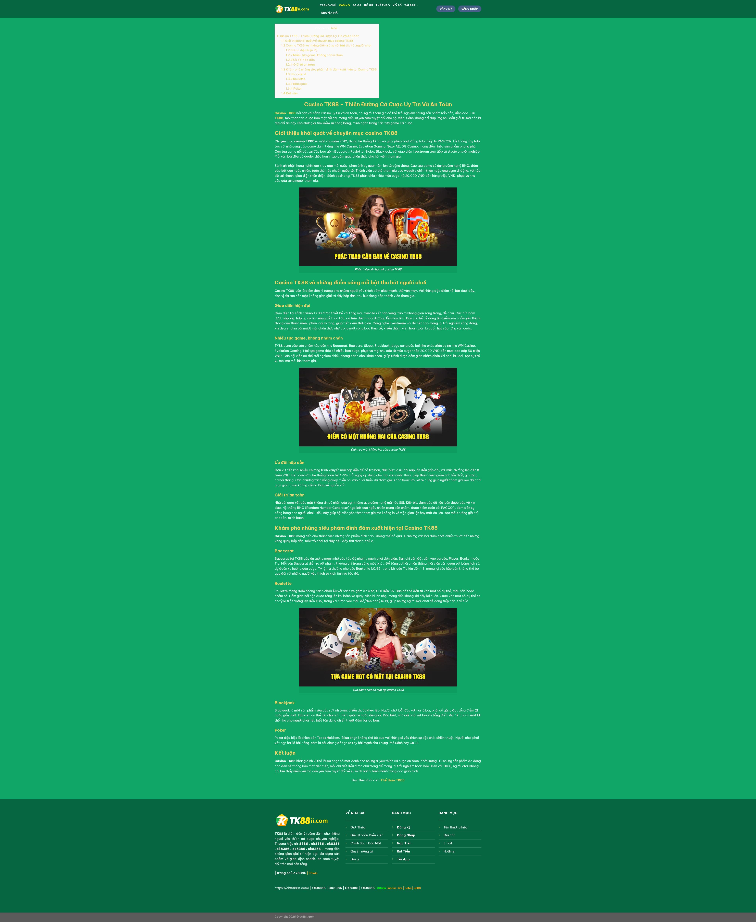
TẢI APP (409, 5)
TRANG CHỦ (328, 5)
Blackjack (296, 84)
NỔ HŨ (368, 5)
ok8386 (333, 844)
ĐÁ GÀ (357, 5)
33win (313, 873)
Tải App (403, 859)
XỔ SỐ (397, 5)
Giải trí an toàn (300, 64)
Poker (294, 88)
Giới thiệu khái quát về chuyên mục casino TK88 (317, 41)
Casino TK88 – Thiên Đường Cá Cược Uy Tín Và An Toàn (318, 36)
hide (334, 28)
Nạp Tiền (404, 843)
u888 (417, 888)
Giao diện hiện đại (302, 50)
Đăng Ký (403, 827)
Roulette (295, 79)
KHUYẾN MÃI (330, 12)
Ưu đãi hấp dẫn (300, 60)
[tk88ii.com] (294, 9)
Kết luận (289, 93)
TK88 (279, 118)
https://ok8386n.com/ (292, 888)
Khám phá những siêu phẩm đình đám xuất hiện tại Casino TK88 (329, 69)
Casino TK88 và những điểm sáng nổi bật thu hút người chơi (326, 45)
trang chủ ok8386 (291, 873)
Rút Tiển (403, 851)
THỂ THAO (383, 5)
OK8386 (319, 888)
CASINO (344, 5)
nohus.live (395, 888)
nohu (408, 888)
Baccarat (296, 74)
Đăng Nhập (406, 835)
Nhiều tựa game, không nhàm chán (314, 55)
